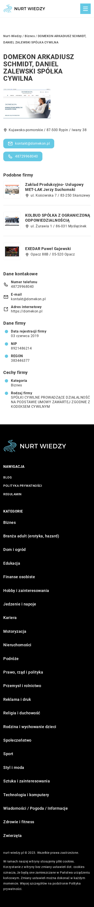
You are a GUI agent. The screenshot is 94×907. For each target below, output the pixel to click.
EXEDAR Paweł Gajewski (48, 248)
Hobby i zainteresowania (26, 590)
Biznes (16, 385)
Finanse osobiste (19, 576)
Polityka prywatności (22, 485)
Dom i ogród (14, 549)
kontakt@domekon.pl (32, 143)
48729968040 (26, 156)
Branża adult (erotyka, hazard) (31, 536)
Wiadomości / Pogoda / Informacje (35, 808)
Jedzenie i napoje (19, 604)
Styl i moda (13, 767)
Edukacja (11, 563)
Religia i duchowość (21, 713)
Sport (8, 753)
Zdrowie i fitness (18, 822)
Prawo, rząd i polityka (23, 672)
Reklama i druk (17, 699)
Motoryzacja (14, 631)
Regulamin (12, 494)
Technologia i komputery (26, 794)
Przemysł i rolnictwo (22, 685)
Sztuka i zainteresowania (26, 781)
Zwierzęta (12, 835)
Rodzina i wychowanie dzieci (29, 726)
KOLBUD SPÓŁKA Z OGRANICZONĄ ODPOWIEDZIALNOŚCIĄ (57, 218)
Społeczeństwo (17, 740)
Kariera (10, 617)
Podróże (11, 658)
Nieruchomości (17, 645)
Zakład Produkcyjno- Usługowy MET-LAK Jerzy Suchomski (54, 187)
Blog (7, 477)
